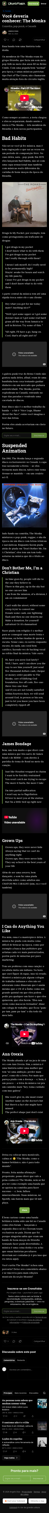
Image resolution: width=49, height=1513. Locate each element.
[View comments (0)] (13, 39)
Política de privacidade (31, 1322)
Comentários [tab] (9, 1360)
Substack (13, 1507)
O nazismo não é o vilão (15, 1422)
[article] (24, 1408)
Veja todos (9, 1457)
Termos (37, 1491)
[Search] (44, 1393)
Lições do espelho (12, 1438)
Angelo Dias (13, 31)
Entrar (43, 3)
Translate (8, 11)
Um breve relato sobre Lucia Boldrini (15, 1408)
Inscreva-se (33, 3)
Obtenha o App (37, 1501)
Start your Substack (16, 1501)
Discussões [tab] (33, 1393)
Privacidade (27, 1491)
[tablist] (14, 1360)
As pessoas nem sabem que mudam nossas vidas (17, 1402)
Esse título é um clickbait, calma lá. (17, 1426)
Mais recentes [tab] (21, 1393)
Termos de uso (41, 1317)
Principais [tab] (8, 1393)
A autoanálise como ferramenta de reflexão (17, 1443)
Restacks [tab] (21, 1360)
